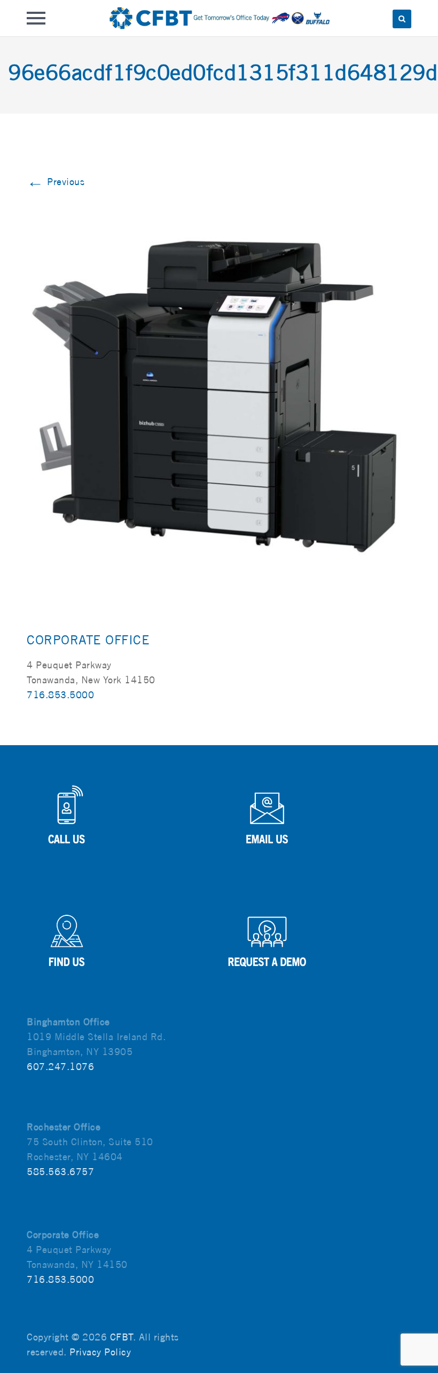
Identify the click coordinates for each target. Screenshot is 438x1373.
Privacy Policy (100, 1352)
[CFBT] (218, 18)
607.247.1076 (60, 1066)
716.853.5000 (60, 694)
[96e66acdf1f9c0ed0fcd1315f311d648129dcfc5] (219, 386)
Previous (55, 181)
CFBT (121, 1337)
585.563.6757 (60, 1171)
